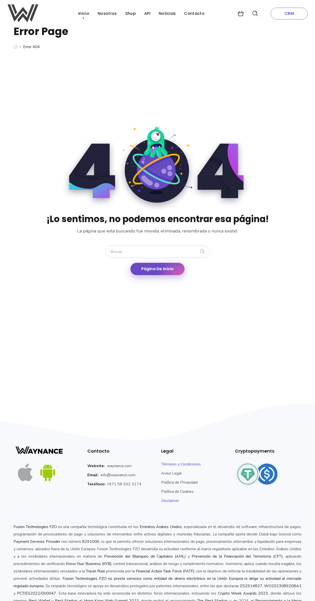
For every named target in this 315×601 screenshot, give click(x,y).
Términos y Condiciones (181, 464)
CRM (289, 13)
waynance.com (119, 466)
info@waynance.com (118, 475)
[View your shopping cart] (240, 13)
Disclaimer (170, 500)
